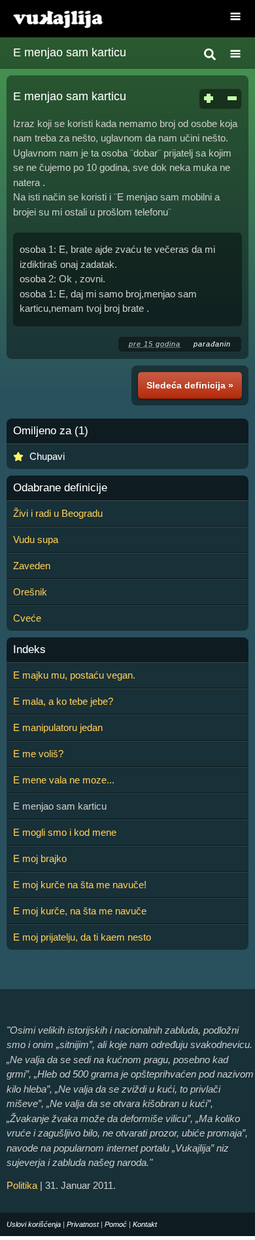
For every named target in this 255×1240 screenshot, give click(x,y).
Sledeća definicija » (189, 385)
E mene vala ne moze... (63, 779)
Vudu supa (35, 539)
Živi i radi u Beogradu (58, 513)
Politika (22, 1185)
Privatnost (83, 1224)
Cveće (27, 618)
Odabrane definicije (60, 488)
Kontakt (145, 1224)
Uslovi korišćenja (34, 1224)
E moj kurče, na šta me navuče (79, 910)
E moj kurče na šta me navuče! (79, 884)
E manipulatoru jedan (58, 727)
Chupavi (47, 456)
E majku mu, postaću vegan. (74, 675)
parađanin (212, 344)
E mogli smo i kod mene (64, 832)
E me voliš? (38, 753)
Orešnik (30, 591)
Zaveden (31, 565)
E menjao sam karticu (69, 52)
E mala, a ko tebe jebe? (63, 701)
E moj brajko (40, 858)
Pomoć (116, 1224)
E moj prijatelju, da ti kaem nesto (82, 937)
